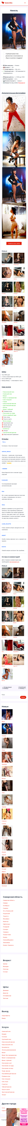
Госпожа (4, 1036)
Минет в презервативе (8, 1057)
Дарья (4, 871)
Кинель (5, 937)
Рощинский (6, 913)
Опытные (5, 969)
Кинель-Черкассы (8, 945)
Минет (4, 1052)
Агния (3, 308)
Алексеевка (6, 942)
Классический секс (7, 1044)
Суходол (5, 929)
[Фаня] (7, 714)
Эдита (3, 264)
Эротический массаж (8, 1092)
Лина (3, 750)
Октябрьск (6, 905)
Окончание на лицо (7, 1068)
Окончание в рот (7, 1063)
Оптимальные (7, 995)
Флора (4, 778)
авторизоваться (14, 562)
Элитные (5, 998)
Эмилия (15, 322)
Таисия (4, 854)
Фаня (3, 721)
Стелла (4, 823)
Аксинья (4, 886)
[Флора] (7, 771)
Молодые (5, 966)
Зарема (4, 807)
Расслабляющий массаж (9, 1073)
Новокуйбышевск (8, 940)
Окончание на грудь (8, 1065)
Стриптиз (4, 1084)
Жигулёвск (6, 919)
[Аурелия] (7, 757)
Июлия (4, 852)
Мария (3, 351)
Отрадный (6, 926)
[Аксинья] (7, 878)
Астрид (4, 293)
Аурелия (4, 764)
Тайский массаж (6, 1087)
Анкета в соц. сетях (14, 243)
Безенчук (5, 921)
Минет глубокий (6, 1060)
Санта (15, 279)
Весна (3, 365)
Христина (4, 838)
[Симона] (7, 814)
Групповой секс (6, 1039)
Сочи (3, 1108)
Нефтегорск (6, 924)
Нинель (4, 736)
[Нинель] (7, 728)
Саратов (4, 1110)
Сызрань (5, 908)
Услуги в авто (6, 1089)
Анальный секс (6, 1031)
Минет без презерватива (9, 1055)
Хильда (15, 293)
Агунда (4, 869)
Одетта (16, 351)
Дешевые (5, 990)
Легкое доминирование (9, 1050)
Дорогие (5, 993)
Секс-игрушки (6, 1079)
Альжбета (16, 336)
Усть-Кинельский (8, 911)
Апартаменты (6, 1015)
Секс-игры (5, 1081)
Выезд (3, 1018)
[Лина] (7, 743)
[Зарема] (7, 799)
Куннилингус (5, 1047)
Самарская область (9, 900)
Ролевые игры (6, 1076)
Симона (4, 821)
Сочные (5, 971)
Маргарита (4, 279)
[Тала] (7, 785)
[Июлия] (7, 845)
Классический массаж (8, 1042)
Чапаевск (6, 932)
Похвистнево (7, 934)
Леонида (4, 322)
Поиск (3, 694)
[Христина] (7, 830)
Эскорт (4, 1094)
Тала (3, 792)
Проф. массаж (6, 1071)
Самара (5, 903)
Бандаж (4, 1034)
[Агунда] (7, 862)
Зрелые (5, 964)
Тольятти (5, 916)
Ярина (15, 308)
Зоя (3, 336)
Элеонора (16, 264)
